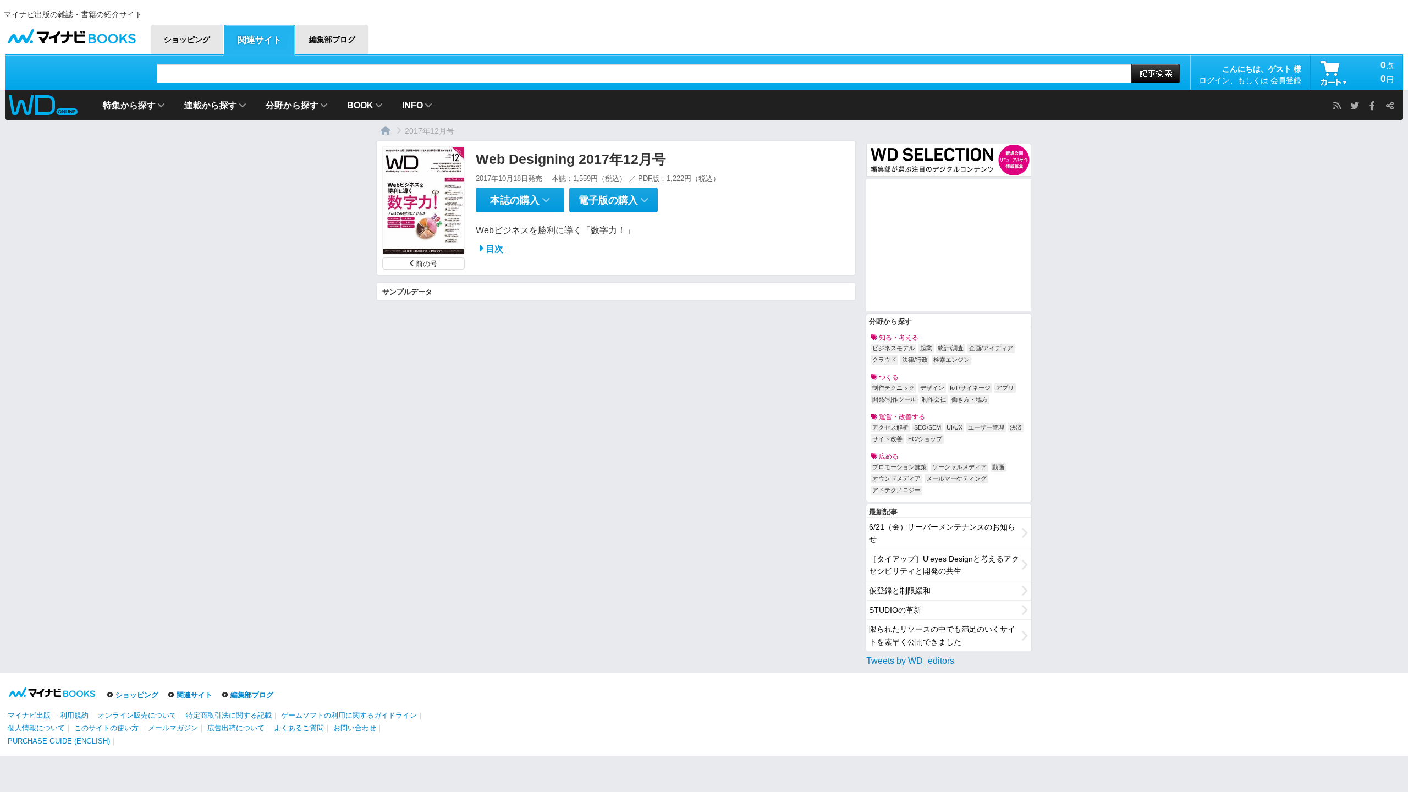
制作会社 (934, 399)
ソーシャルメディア (959, 467)
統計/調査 (951, 348)
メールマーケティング (956, 478)
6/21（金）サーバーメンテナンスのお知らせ (942, 532)
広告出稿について (236, 728)
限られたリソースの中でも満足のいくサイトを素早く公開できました (942, 635)
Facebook (1372, 105)
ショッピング (137, 695)
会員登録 (1285, 80)
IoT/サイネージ (970, 387)
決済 (1016, 427)
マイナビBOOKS (71, 34)
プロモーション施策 (899, 467)
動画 (998, 467)
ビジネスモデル (893, 348)
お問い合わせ (354, 728)
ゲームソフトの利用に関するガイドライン (349, 715)
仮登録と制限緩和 (900, 590)
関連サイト (194, 695)
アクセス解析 (890, 427)
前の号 (426, 264)
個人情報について (36, 728)
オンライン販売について (137, 715)
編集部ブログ (251, 695)
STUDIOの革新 (895, 610)
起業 (926, 348)
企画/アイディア (991, 348)
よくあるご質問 (299, 728)
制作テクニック (893, 387)
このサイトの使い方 (106, 728)
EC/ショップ (925, 439)
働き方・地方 (970, 399)
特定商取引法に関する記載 (229, 715)
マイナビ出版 (29, 715)
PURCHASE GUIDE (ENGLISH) (59, 741)
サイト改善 (887, 439)
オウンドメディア (896, 478)
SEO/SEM (927, 427)
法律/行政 (915, 359)
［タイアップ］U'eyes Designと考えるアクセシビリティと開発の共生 (944, 564)
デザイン (932, 387)
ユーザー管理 (986, 427)
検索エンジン (951, 359)
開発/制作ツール (894, 399)
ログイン (1214, 80)
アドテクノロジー (896, 490)
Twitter (1354, 105)
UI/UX (955, 427)
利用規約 (74, 715)
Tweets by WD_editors (910, 661)
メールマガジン (173, 728)
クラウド (884, 359)
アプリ (1005, 387)
